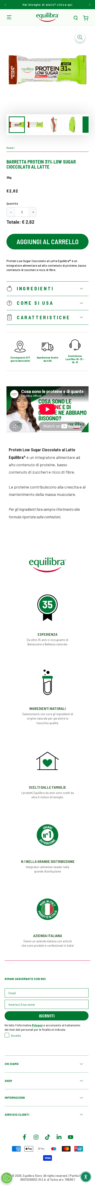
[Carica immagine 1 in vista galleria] (17, 124)
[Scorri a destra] (89, 4)
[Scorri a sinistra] (6, 4)
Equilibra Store (32, 1176)
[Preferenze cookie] (6, 1178)
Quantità (12, 203)
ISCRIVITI (46, 1015)
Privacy (37, 1025)
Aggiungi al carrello (48, 242)
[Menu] (9, 17)
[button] (75, 18)
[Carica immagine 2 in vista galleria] (35, 124)
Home (9, 147)
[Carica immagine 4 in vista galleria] (72, 124)
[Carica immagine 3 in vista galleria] (54, 124)
